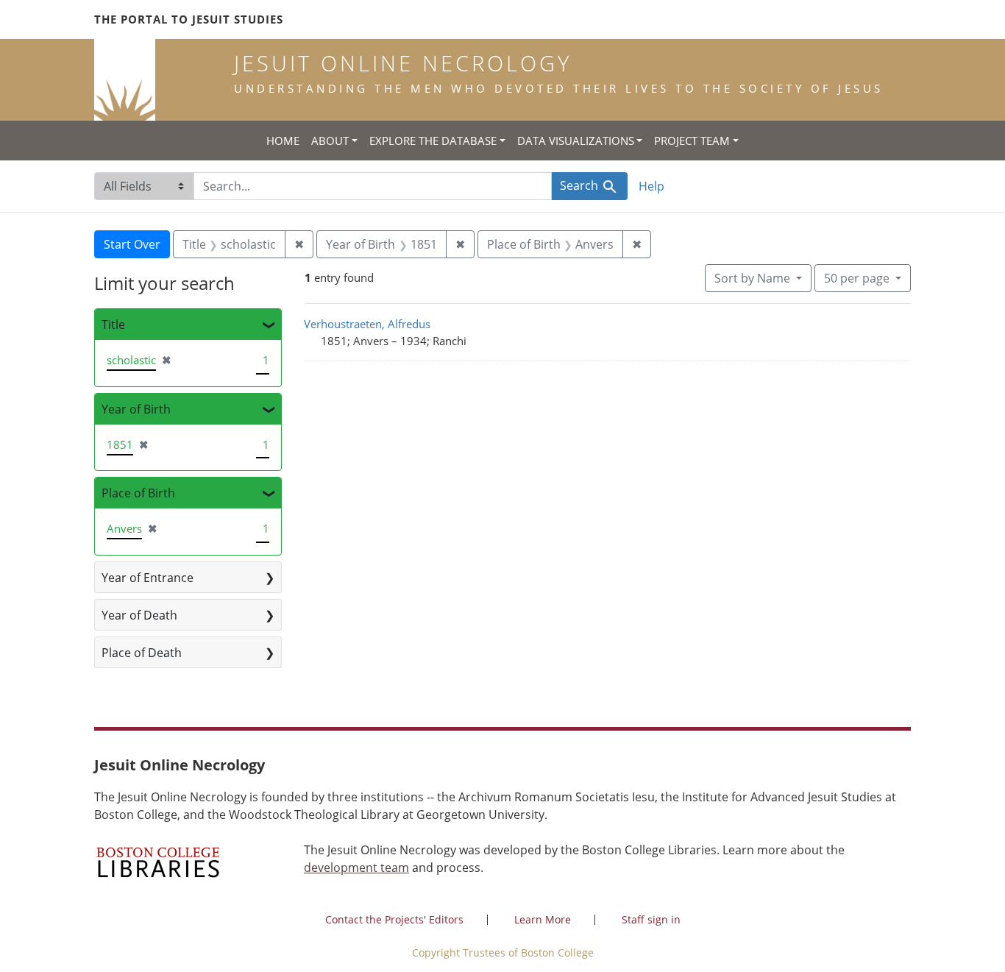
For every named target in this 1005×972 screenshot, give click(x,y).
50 (856, 277)
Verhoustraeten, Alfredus (367, 323)
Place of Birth (138, 493)
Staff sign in (651, 919)
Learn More (542, 919)
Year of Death (139, 615)
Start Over (132, 244)
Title (113, 324)
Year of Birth (136, 409)
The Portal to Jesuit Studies (188, 19)
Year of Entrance (147, 578)
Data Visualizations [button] (575, 140)
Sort (752, 278)
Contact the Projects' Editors (394, 919)
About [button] (330, 140)
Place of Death (142, 653)
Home (282, 140)
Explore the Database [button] (433, 140)
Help (651, 186)
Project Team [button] (692, 140)
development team (356, 867)
